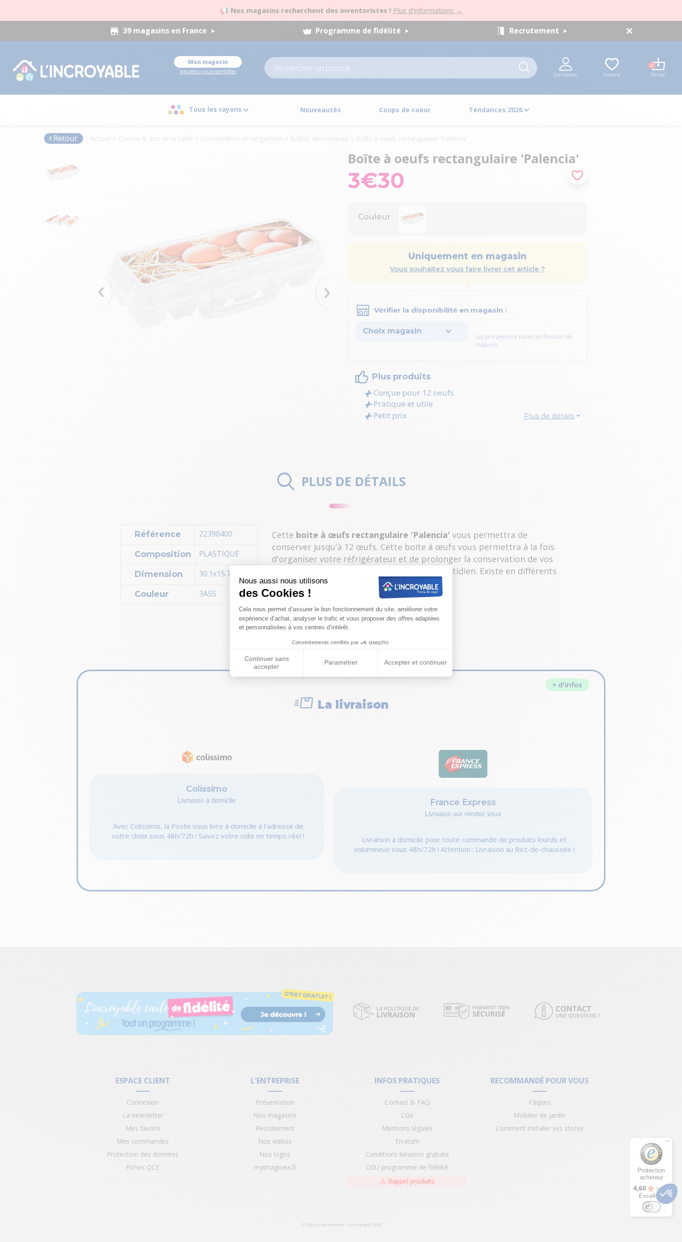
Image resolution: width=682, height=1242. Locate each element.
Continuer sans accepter (266, 663)
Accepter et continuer (415, 662)
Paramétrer (341, 662)
